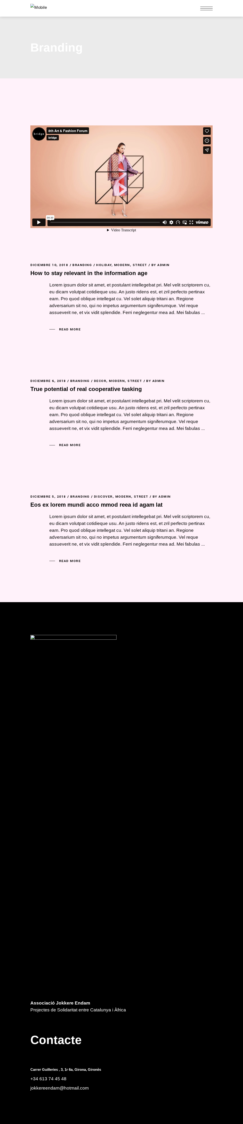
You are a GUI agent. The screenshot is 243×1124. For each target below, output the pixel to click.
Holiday (104, 265)
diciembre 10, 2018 (49, 265)
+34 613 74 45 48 (48, 1078)
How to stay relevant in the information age (88, 273)
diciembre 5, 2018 (48, 496)
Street (140, 265)
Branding (82, 265)
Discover (103, 496)
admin (163, 265)
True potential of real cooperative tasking (86, 389)
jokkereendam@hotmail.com (59, 1088)
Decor (100, 381)
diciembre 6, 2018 (48, 381)
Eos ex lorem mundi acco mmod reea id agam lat (96, 504)
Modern (122, 265)
